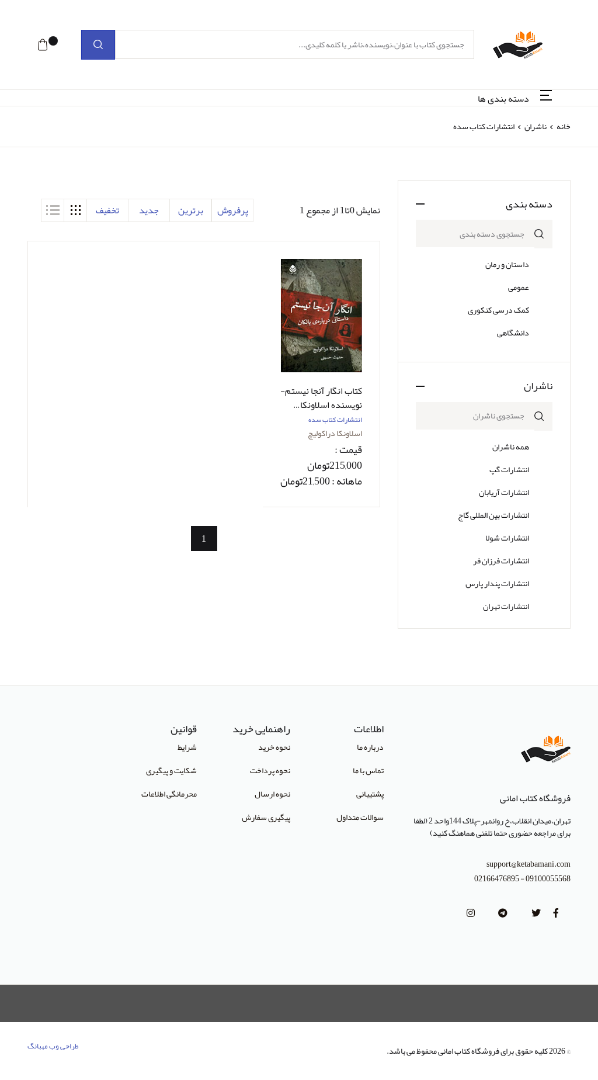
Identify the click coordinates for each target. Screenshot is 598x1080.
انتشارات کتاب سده (335, 420)
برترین (190, 210)
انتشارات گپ (509, 469)
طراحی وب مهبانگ (53, 1046)
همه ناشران (510, 446)
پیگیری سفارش (266, 817)
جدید (149, 210)
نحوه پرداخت (270, 770)
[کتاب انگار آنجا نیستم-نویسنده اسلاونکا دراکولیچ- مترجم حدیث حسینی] (321, 316)
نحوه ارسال (272, 793)
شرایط (187, 747)
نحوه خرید (274, 747)
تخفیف (107, 210)
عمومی (518, 287)
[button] (42, 45)
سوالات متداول (360, 817)
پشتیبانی (370, 793)
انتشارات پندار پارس (497, 583)
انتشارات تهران (506, 606)
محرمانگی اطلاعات (169, 793)
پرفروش (232, 210)
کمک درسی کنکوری (498, 310)
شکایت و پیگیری (171, 770)
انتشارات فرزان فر (501, 560)
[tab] (75, 210)
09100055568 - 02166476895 (522, 879)
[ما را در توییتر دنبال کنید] (536, 913)
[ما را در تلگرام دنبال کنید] (502, 913)
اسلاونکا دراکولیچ (335, 433)
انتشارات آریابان (504, 492)
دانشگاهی (513, 332)
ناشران (535, 126)
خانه (564, 126)
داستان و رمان (507, 264)
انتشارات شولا (507, 537)
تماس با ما (368, 770)
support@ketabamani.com (528, 864)
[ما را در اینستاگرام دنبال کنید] (471, 913)
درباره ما (370, 747)
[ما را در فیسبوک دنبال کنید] (556, 913)
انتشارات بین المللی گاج (493, 515)
